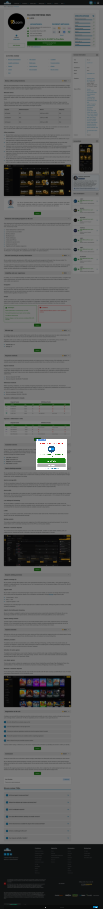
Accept (95, 907)
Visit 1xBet (51, 460)
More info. (62, 907)
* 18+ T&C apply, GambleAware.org (52, 468)
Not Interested (51, 465)
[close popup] (65, 440)
